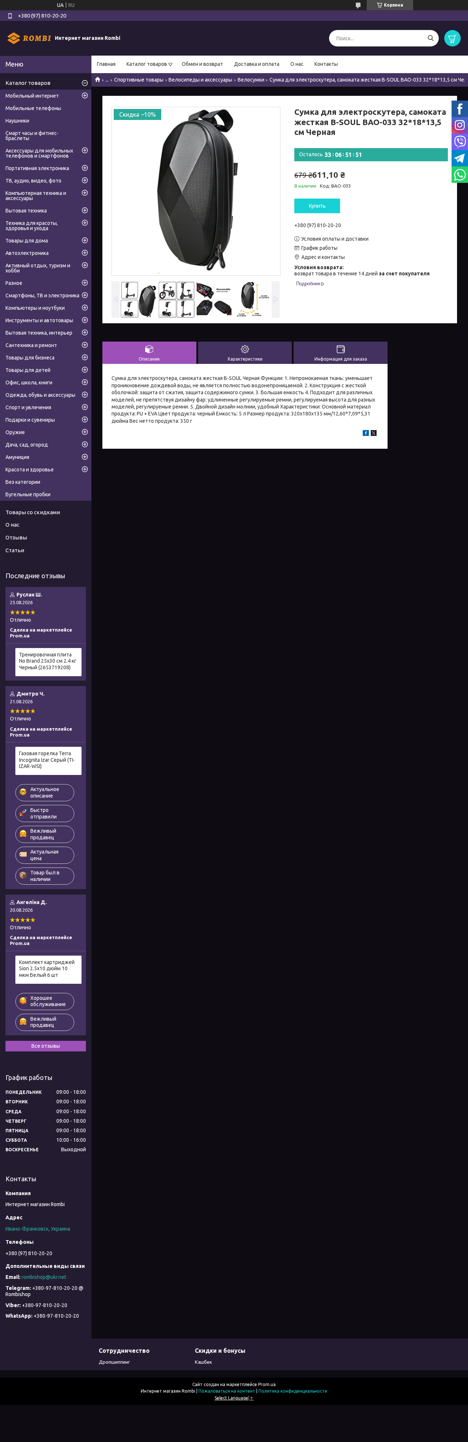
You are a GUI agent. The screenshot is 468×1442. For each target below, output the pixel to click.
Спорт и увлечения (28, 407)
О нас (296, 64)
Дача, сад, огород (26, 445)
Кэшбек (203, 1361)
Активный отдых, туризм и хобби (37, 268)
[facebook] (366, 434)
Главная (106, 64)
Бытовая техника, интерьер (38, 333)
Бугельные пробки (27, 494)
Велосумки (251, 80)
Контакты (326, 64)
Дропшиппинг (114, 1361)
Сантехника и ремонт (31, 345)
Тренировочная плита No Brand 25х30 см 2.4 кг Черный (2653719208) (47, 661)
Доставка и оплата (256, 64)
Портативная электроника (37, 168)
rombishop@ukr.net (44, 1277)
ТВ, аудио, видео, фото (33, 181)
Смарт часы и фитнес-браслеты (31, 135)
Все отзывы (45, 1046)
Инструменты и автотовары (39, 320)
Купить (317, 206)
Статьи (14, 550)
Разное (13, 283)
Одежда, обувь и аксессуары (40, 395)
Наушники (17, 121)
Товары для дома (26, 241)
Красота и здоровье (29, 469)
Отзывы (16, 537)
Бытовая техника (26, 211)
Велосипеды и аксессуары (200, 80)
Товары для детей (27, 370)
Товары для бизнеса (29, 358)
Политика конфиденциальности (292, 1391)
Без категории (22, 482)
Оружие (15, 432)
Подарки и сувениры (30, 420)
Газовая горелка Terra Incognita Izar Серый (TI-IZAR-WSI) (47, 759)
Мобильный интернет (32, 96)
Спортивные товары (138, 80)
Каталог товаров (147, 64)
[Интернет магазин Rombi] (29, 38)
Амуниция (17, 457)
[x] (374, 434)
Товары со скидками (32, 512)
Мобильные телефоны (33, 108)
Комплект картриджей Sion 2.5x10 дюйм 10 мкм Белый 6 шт (47, 968)
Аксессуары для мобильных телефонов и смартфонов (39, 153)
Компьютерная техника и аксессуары (35, 195)
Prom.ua (267, 1384)
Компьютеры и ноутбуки (35, 308)
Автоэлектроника (27, 253)
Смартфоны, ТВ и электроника (42, 295)
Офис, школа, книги (28, 382)
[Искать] (430, 38)
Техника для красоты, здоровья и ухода (31, 225)
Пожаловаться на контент (227, 1391)
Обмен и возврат (202, 64)
